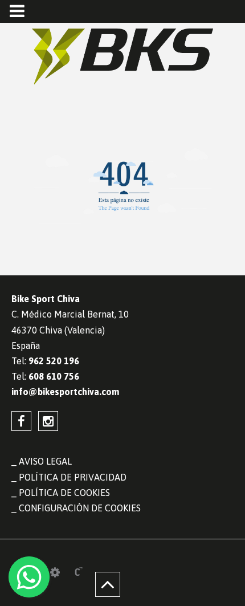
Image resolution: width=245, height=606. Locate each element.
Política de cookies (64, 492)
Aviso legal (45, 461)
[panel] (55, 572)
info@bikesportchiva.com (65, 392)
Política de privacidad (72, 477)
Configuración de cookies (80, 508)
